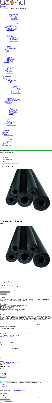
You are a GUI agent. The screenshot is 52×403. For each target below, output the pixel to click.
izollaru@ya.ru (23, 8)
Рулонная (10, 12)
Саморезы (8, 121)
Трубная (10, 13)
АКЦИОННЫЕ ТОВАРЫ (6, 76)
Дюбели (7, 52)
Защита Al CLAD (14, 17)
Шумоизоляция (7, 32)
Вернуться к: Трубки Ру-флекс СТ (6, 363)
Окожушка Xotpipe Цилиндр (15, 89)
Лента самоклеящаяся (10, 60)
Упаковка (4, 296)
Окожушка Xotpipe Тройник (15, 20)
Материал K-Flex (9, 71)
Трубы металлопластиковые (13, 39)
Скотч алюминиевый (10, 59)
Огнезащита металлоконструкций (12, 28)
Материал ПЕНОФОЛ (10, 67)
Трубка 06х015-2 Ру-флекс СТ (16, 362)
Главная (3, 384)
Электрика (8, 47)
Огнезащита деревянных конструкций (13, 99)
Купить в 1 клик (3, 287)
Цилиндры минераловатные (13, 14)
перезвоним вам (3, 148)
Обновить (2, 358)
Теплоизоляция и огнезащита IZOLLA (19, 390)
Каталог (3, 78)
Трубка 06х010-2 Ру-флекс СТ (5, 362)
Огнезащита (6, 27)
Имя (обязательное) (14, 346)
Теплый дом (4, 386)
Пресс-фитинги (11, 44)
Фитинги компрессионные (13, 43)
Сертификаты (6, 62)
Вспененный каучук (7, 70)
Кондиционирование (10, 35)
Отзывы (3, 297)
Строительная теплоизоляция (11, 26)
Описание (4, 295)
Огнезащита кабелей (10, 30)
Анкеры (7, 50)
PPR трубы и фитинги (12, 37)
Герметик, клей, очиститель (11, 56)
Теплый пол (11, 15)
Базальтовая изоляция (8, 72)
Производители (5, 132)
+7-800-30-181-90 (3, 377)
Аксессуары (11, 25)
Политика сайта (5, 388)
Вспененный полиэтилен (8, 66)
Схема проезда (2, 371)
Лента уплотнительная (10, 58)
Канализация (8, 46)
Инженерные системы (8, 33)
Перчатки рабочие (9, 57)
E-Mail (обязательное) (14, 348)
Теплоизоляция (7, 79)
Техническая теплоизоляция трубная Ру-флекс (10, 163)
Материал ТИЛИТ (9, 69)
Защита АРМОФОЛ (14, 18)
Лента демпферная (9, 61)
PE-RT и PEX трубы (12, 40)
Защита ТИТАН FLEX (14, 19)
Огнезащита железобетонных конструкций (13, 100)
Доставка (4, 143)
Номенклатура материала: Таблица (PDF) (7, 336)
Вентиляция (8, 34)
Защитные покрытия (12, 16)
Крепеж (5, 49)
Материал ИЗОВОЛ (9, 73)
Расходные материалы (8, 54)
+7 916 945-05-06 (3, 374)
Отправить (2, 361)
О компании (4, 385)
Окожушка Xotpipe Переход (15, 21)
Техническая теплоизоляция (11, 11)
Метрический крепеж (10, 53)
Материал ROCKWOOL (10, 142)
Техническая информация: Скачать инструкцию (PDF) (9, 335)
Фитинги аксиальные (12, 111)
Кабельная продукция (12, 48)
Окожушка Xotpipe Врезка (15, 23)
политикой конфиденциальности (40, 381)
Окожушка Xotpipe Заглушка (16, 24)
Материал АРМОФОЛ (10, 68)
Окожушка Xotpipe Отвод (15, 22)
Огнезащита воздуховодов (11, 29)
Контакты (4, 75)
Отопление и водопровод (10, 36)
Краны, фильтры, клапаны (13, 41)
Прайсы (5, 131)
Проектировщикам (5, 65)
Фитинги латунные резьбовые (14, 110)
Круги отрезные (9, 55)
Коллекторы (11, 45)
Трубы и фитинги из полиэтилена (14, 38)
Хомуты (7, 51)
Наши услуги (4, 64)
